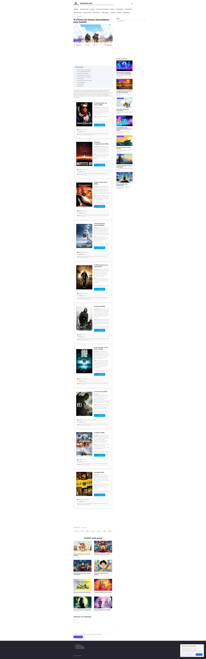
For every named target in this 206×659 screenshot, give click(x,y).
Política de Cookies (79, 645)
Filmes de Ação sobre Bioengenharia (121, 184)
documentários (119, 9)
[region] (192, 650)
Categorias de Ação (84, 9)
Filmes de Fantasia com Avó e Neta (103, 592)
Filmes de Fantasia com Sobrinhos (82, 592)
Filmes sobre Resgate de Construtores (122, 110)
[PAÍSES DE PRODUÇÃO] (124, 88)
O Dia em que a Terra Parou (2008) (84, 80)
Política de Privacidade (80, 647)
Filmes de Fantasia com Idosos (102, 554)
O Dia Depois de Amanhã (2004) (84, 75)
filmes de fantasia (78, 12)
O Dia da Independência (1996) (83, 71)
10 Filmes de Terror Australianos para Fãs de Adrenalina (124, 91)
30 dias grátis (101, 124)
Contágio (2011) (80, 86)
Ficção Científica (128, 9)
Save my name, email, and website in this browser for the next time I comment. (88, 634)
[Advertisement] (93, 56)
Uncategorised (126, 12)
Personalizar (185, 654)
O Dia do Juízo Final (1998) (82, 73)
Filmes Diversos (105, 12)
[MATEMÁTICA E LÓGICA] (124, 125)
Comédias (92, 9)
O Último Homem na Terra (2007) (84, 77)
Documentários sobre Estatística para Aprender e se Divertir (123, 129)
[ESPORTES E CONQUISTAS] (124, 70)
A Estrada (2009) (80, 78)
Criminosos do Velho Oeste (102, 9)
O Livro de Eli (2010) (81, 82)
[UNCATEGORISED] (124, 107)
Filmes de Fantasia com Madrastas (82, 609)
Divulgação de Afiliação (80, 648)
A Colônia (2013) (80, 84)
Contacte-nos (78, 644)
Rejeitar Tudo (191, 654)
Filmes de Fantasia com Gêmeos (102, 609)
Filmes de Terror (96, 12)
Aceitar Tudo (199, 654)
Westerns (119, 12)
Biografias (76, 9)
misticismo (113, 12)
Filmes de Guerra (87, 12)
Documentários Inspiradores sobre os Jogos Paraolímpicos (123, 73)
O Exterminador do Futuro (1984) (84, 69)
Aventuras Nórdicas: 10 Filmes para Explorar (123, 166)
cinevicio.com (86, 3)
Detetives (112, 9)
